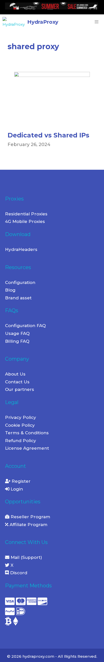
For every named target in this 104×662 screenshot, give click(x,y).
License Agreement (27, 448)
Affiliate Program (27, 524)
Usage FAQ (17, 333)
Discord (18, 572)
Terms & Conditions (27, 432)
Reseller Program (29, 516)
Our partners (19, 389)
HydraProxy (42, 22)
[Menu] (95, 22)
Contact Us (17, 381)
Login (16, 489)
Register (20, 481)
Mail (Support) (25, 557)
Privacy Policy (20, 417)
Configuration (20, 282)
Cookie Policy (20, 425)
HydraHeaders (21, 249)
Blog (10, 290)
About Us (15, 374)
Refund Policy (20, 440)
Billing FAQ (17, 341)
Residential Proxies (26, 213)
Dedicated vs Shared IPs (48, 135)
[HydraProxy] (15, 22)
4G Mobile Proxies (25, 221)
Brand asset (18, 297)
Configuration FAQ (25, 325)
